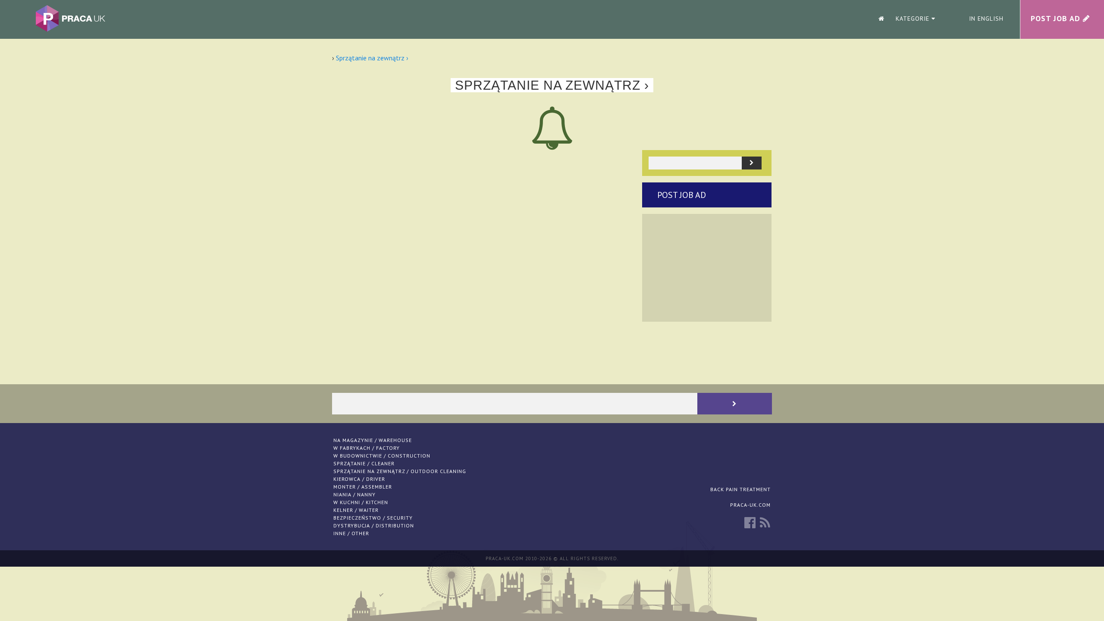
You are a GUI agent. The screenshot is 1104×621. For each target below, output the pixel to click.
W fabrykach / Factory (366, 448)
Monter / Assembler (362, 486)
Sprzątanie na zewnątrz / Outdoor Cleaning (399, 471)
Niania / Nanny (354, 494)
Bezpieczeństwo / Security (373, 517)
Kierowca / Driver (359, 479)
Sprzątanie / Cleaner (364, 463)
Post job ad (681, 195)
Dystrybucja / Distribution (373, 525)
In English (986, 18)
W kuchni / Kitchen (360, 502)
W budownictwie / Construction (381, 455)
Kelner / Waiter (356, 510)
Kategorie (914, 18)
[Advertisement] (707, 268)
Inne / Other (351, 533)
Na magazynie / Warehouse (372, 440)
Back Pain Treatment (740, 489)
